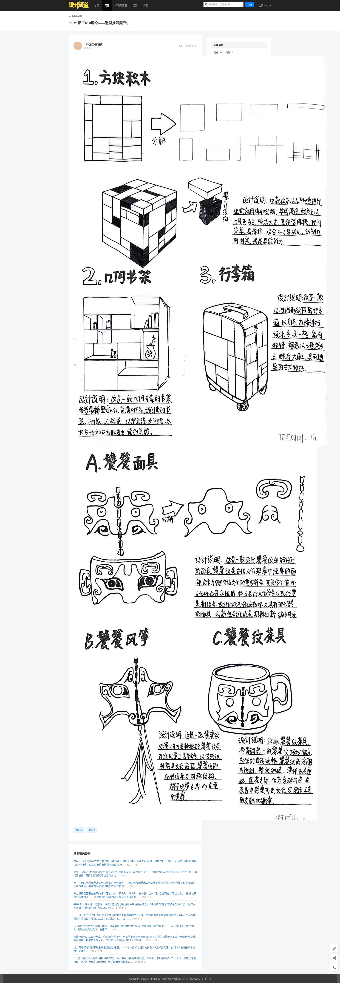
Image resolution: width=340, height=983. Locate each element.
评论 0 (92, 830)
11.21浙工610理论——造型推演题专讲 (99, 22)
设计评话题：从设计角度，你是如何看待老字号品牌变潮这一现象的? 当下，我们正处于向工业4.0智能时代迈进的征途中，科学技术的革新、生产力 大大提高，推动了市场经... (134, 938)
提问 (250, 4)
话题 (134, 5)
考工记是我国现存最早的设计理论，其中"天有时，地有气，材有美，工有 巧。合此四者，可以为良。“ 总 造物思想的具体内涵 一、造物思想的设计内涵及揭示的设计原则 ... (134, 895)
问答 (106, 5)
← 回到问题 (75, 16)
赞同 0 (79, 830)
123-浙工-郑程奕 (93, 44)
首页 (96, 5)
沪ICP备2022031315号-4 (197, 978)
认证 (145, 5)
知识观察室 (121, 5)
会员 (263, 5)
